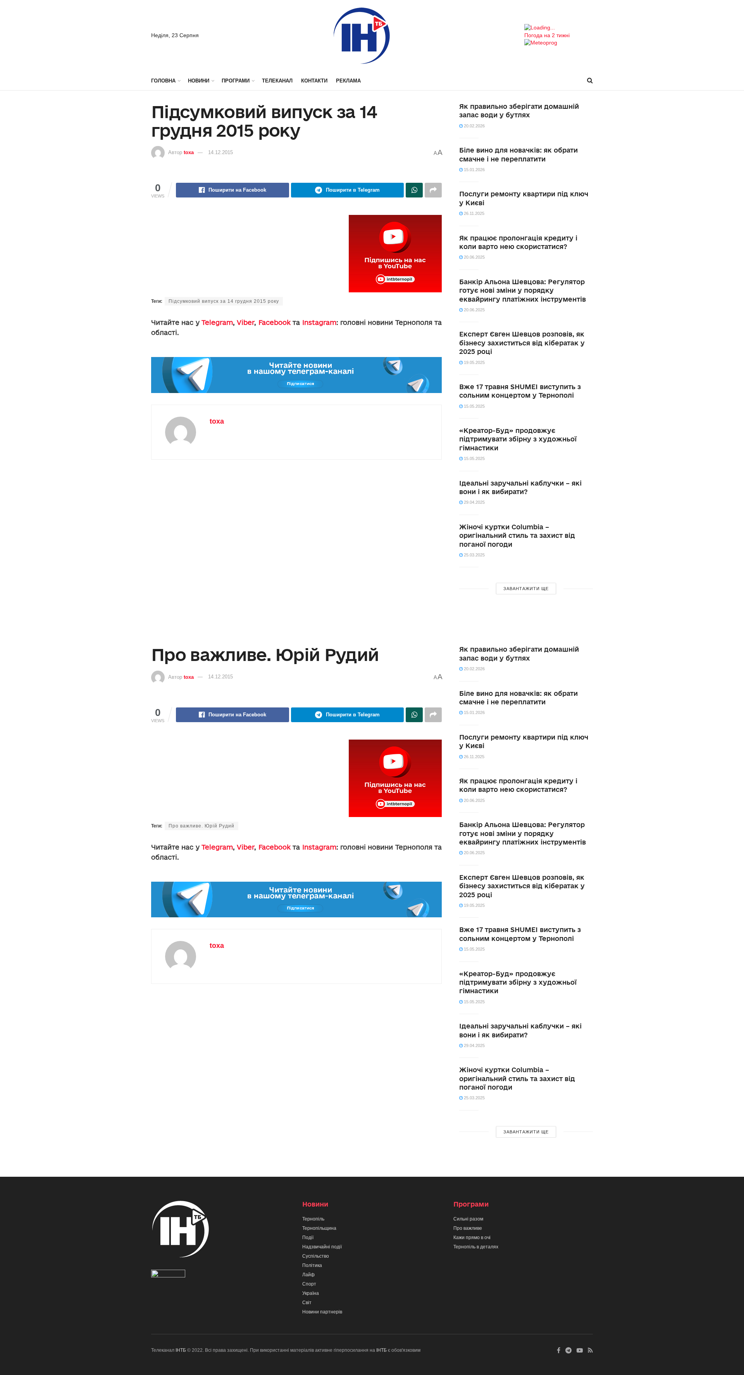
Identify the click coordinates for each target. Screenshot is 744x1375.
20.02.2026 (474, 126)
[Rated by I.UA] (168, 1275)
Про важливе (467, 1228)
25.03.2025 (474, 555)
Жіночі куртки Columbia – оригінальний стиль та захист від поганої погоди (517, 535)
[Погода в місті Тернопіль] (558, 28)
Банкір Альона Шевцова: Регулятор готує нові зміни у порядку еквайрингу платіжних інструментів (522, 290)
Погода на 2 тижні (547, 35)
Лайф (308, 1274)
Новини (198, 81)
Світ (307, 1302)
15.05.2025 (474, 406)
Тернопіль (313, 1219)
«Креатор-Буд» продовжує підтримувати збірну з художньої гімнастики (518, 439)
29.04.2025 (474, 502)
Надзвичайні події (322, 1247)
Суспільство (315, 1256)
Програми (236, 81)
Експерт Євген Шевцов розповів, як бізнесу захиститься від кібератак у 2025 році (522, 342)
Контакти (314, 81)
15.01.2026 (474, 169)
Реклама (348, 81)
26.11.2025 (473, 213)
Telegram (217, 322)
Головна (163, 81)
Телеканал (277, 81)
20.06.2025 (474, 257)
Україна (310, 1293)
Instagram (319, 322)
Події (307, 1237)
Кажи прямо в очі (472, 1237)
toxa (189, 152)
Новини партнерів (322, 1312)
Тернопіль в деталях (475, 1247)
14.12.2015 (220, 152)
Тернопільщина (319, 1228)
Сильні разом (468, 1219)
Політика (312, 1265)
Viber (245, 322)
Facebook (274, 322)
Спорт (309, 1284)
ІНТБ (181, 1350)
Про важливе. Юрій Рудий (201, 826)
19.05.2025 (474, 362)
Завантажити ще (526, 588)
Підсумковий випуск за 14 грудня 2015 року (224, 301)
